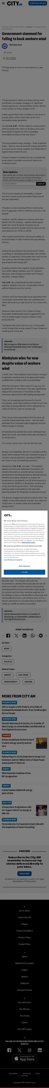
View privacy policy (28, 542)
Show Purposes (24, 566)
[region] (24, 544)
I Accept (25, 572)
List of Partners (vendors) (13, 560)
